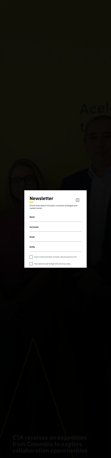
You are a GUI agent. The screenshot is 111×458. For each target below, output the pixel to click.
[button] (77, 200)
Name (32, 217)
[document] (55, 229)
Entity (32, 247)
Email (32, 237)
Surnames (34, 227)
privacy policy (66, 264)
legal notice (55, 264)
